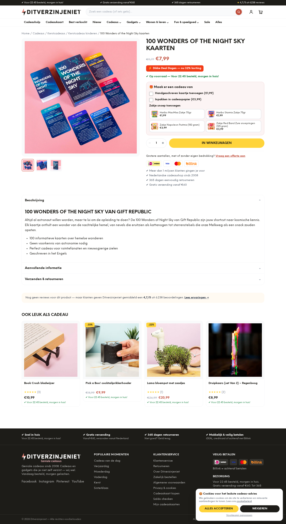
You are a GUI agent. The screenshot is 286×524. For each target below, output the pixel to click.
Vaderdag (100, 477)
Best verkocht (78, 22)
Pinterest (62, 481)
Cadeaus (112, 22)
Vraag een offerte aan (230, 156)
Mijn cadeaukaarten (166, 504)
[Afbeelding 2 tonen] (42, 165)
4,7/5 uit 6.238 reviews (250, 2)
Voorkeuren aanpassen (239, 515)
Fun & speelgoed (185, 22)
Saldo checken (163, 499)
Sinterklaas (101, 488)
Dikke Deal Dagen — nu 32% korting (174, 68)
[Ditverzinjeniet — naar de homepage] (51, 12)
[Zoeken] (239, 12)
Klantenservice (163, 460)
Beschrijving (143, 200)
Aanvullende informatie (143, 268)
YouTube (78, 481)
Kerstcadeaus (56, 33)
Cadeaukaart (54, 22)
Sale (207, 22)
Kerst (97, 482)
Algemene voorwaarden (169, 482)
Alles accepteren (219, 508)
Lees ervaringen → (196, 297)
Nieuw (97, 22)
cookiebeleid (244, 501)
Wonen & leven (156, 22)
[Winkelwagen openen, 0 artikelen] (260, 12)
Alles (218, 22)
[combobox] (164, 12)
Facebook (29, 481)
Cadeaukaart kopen (166, 493)
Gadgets (132, 22)
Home (26, 33)
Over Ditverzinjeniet (166, 471)
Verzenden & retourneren (143, 279)
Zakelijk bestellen (165, 477)
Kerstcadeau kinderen (82, 33)
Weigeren (259, 508)
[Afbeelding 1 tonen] (28, 165)
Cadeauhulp (32, 22)
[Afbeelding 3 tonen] (56, 165)
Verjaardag (101, 466)
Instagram (46, 481)
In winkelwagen (217, 143)
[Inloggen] (251, 12)
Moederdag (102, 471)
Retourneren (161, 466)
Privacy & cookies (164, 488)
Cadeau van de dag (107, 460)
